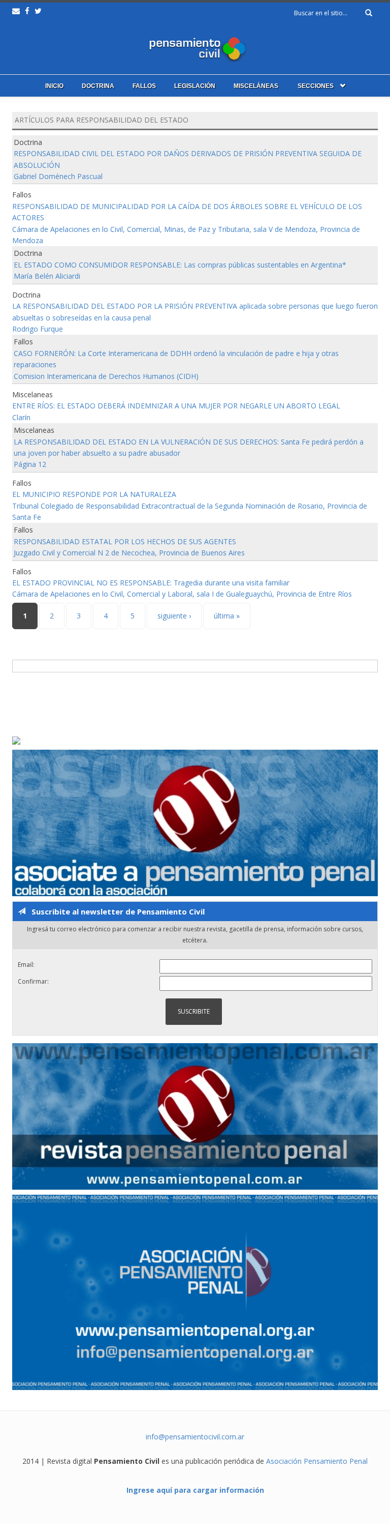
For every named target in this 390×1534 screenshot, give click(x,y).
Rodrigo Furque (37, 329)
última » (227, 616)
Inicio (54, 86)
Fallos (144, 86)
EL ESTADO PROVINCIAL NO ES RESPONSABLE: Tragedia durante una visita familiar (150, 582)
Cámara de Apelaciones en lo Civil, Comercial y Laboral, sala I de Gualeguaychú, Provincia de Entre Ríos (182, 594)
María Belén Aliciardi (47, 276)
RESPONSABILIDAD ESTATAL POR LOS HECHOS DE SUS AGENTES (125, 541)
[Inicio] (195, 47)
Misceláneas (256, 86)
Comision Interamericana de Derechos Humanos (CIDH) (106, 376)
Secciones (316, 86)
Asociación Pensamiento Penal (317, 1461)
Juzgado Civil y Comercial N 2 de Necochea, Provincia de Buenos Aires (129, 552)
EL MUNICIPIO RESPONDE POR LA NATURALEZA (94, 494)
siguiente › (174, 616)
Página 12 (30, 464)
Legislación (194, 86)
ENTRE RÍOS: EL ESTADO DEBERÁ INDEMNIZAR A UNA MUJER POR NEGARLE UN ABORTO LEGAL (176, 405)
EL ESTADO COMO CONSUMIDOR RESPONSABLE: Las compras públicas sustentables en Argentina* (180, 265)
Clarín (21, 417)
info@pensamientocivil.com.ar (195, 1436)
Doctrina (98, 86)
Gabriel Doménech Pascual (58, 176)
